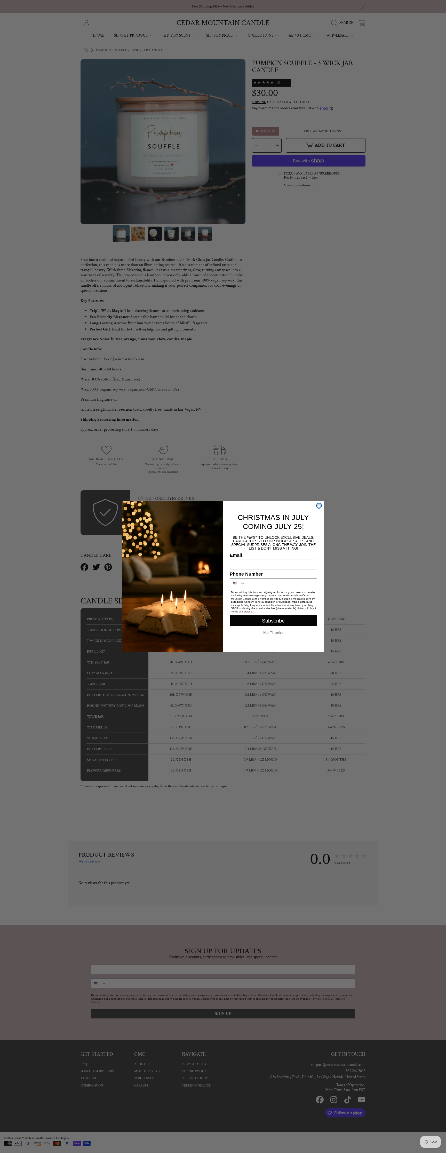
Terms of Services (241, 611)
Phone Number (246, 574)
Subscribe (273, 621)
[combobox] (237, 583)
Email (236, 555)
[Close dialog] (319, 505)
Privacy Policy (306, 608)
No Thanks (273, 633)
